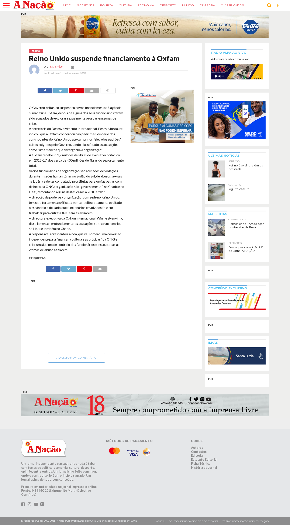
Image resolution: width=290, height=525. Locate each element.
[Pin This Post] (76, 89)
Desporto (168, 5)
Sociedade (85, 5)
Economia (146, 5)
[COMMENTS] (107, 89)
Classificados (232, 5)
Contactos (199, 451)
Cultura (125, 5)
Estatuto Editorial (204, 459)
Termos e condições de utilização (245, 521)
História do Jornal (204, 467)
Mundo (188, 5)
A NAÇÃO (56, 67)
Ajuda (160, 521)
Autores (197, 447)
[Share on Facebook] (45, 89)
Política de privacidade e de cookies (193, 521)
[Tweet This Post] (60, 89)
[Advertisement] (76, 315)
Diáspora (207, 5)
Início (66, 5)
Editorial (197, 455)
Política (106, 5)
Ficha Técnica (200, 463)
